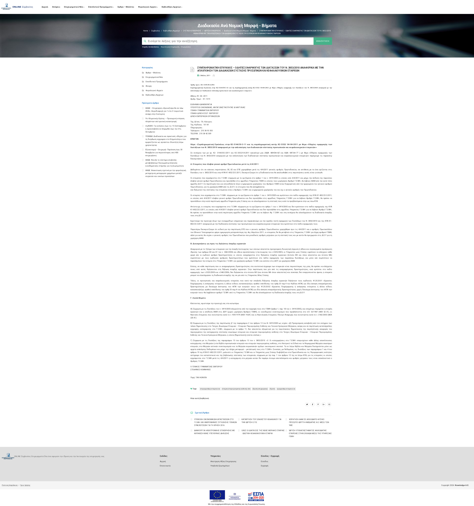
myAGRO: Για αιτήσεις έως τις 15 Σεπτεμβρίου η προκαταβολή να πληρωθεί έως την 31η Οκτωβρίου (165, 129)
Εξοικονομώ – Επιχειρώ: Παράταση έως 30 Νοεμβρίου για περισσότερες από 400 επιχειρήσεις (163, 153)
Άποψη (149, 86)
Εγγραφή (264, 466)
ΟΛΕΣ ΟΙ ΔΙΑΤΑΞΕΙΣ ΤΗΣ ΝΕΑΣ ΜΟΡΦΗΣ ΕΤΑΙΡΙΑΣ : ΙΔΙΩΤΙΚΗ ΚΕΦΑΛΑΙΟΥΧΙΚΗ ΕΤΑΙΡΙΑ (263, 432)
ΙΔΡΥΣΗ (272, 389)
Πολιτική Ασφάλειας (10, 485)
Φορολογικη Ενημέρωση (170, 47)
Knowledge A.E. (462, 485)
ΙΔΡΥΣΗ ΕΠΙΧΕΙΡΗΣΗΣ (212, 31)
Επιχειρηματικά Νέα (74, 7)
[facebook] (312, 404)
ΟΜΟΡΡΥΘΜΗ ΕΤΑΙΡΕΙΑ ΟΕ (286, 389)
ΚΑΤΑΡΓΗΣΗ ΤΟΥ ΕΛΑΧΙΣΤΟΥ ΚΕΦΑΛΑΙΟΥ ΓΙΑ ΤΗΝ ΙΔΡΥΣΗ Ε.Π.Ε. (261, 420)
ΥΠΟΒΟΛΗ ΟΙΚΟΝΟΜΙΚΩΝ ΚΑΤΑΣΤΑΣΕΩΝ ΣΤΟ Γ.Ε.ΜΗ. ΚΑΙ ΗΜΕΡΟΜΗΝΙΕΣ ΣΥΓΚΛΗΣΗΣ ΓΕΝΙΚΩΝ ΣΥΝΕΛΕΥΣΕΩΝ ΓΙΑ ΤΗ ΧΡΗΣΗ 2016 (215, 422)
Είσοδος (264, 461)
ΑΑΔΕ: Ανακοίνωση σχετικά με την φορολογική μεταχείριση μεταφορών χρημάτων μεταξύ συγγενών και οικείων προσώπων (165, 173)
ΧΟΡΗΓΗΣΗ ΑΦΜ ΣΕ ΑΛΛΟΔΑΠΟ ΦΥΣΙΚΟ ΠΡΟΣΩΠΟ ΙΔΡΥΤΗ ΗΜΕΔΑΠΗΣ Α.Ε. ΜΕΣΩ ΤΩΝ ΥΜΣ (309, 422)
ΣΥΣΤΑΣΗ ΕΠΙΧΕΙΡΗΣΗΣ (192, 31)
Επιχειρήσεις (186, 47)
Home (145, 31)
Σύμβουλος (155, 31)
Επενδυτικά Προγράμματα (100, 7)
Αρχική (45, 7)
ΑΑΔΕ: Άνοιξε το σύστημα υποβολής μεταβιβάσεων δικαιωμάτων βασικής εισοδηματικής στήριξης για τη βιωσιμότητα (164, 163)
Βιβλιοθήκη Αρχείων (171, 7)
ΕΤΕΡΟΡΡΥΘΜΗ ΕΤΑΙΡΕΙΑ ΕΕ (210, 389)
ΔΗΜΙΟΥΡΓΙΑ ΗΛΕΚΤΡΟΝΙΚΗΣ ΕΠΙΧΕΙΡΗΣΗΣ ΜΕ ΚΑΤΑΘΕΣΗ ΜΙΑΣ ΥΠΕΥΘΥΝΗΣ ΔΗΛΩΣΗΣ (214, 432)
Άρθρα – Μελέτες (126, 7)
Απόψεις (56, 7)
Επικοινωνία (165, 466)
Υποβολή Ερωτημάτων (220, 466)
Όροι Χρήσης (25, 485)
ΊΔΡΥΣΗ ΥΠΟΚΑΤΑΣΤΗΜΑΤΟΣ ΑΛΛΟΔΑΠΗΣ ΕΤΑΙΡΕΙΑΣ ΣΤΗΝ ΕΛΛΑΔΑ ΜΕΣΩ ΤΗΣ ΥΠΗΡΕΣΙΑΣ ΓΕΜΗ (310, 433)
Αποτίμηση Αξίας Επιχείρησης (223, 461)
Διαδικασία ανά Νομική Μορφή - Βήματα (240, 31)
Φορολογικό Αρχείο (147, 7)
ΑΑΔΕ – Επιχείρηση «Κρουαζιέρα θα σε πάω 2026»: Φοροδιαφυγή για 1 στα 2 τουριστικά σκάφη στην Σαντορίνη (164, 111)
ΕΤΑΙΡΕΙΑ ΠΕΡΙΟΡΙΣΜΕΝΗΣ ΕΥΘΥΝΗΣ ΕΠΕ (236, 389)
